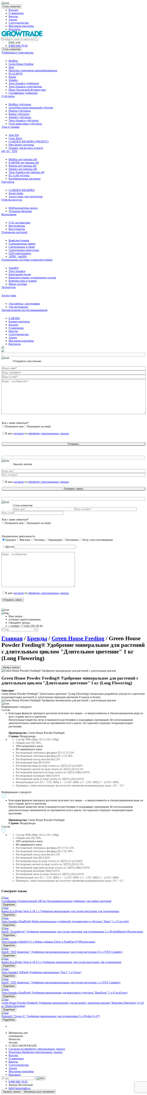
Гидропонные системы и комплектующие (27, 259)
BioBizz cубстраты (20, 104)
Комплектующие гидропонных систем (32, 277)
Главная (12, 638)
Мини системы (18, 283)
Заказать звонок (11, 1091)
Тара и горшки (10, 126)
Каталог (13, 9)
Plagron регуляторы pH (22, 165)
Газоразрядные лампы (22, 243)
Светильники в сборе (22, 246)
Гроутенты (7, 181)
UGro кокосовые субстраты (25, 123)
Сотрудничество (19, 22)
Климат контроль (19, 321)
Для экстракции (18, 306)
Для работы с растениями (24, 303)
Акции (13, 19)
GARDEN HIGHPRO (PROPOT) (29, 141)
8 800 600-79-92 (18, 45)
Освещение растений (14, 232)
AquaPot (14, 267)
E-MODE (14, 318)
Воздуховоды (17, 228)
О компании (16, 13)
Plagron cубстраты (20, 110)
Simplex (13, 80)
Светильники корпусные (24, 250)
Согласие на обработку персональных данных (37, 1048)
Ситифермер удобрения (23, 92)
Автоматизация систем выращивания (24, 310)
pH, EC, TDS (9, 151)
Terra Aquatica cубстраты (24, 120)
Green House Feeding (21, 64)
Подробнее (9, 904)
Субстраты (8, 96)
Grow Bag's (15, 138)
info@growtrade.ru (19, 1088)
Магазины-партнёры (21, 25)
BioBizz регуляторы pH (23, 159)
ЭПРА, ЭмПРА (18, 256)
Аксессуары (8, 295)
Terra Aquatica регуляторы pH (26, 172)
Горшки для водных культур (26, 147)
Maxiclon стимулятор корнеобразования (33, 70)
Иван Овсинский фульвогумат (27, 89)
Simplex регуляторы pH (23, 169)
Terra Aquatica (17, 271)
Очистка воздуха (11, 199)
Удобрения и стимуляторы (17, 52)
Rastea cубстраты (19, 114)
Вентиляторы (17, 225)
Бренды (13, 16)
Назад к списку (11, 667)
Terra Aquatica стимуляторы (25, 86)
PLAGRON (16, 73)
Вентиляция (8, 214)
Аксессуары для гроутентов (25, 196)
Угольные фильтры (20, 211)
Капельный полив (20, 274)
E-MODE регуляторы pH (24, 162)
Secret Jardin (16, 193)
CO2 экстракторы (19, 222)
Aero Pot (14, 135)
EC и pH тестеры (19, 175)
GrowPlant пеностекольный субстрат (31, 107)
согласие (18, 433)
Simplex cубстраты (20, 117)
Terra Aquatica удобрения (24, 83)
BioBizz (13, 60)
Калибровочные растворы (25, 178)
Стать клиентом (11, 6)
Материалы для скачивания (39, 1091)
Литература (8, 287)
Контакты (15, 29)
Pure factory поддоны (21, 144)
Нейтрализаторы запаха (23, 207)
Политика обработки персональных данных (36, 1052)
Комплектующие (19, 240)
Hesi (11, 67)
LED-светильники (20, 253)
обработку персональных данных (48, 433)
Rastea (12, 76)
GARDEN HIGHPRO (22, 190)
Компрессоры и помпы (23, 280)
